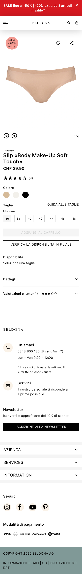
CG (44, 563)
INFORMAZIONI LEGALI (21, 563)
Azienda (12, 449)
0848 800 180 (29, 351)
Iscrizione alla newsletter (41, 427)
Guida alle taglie (63, 204)
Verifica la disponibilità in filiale (41, 244)
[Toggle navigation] (6, 22)
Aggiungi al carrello (41, 232)
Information (17, 475)
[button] (6, 136)
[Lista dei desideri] (58, 43)
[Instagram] (7, 507)
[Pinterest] (45, 507)
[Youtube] (33, 507)
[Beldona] (41, 23)
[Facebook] (20, 507)
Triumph (9, 150)
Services (13, 462)
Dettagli (9, 279)
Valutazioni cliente (20, 294)
